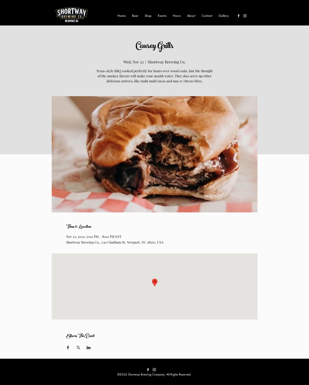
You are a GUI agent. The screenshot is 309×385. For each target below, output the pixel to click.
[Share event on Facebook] (68, 347)
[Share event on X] (78, 347)
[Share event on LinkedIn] (89, 347)
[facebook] (238, 16)
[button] (135, 16)
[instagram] (245, 16)
